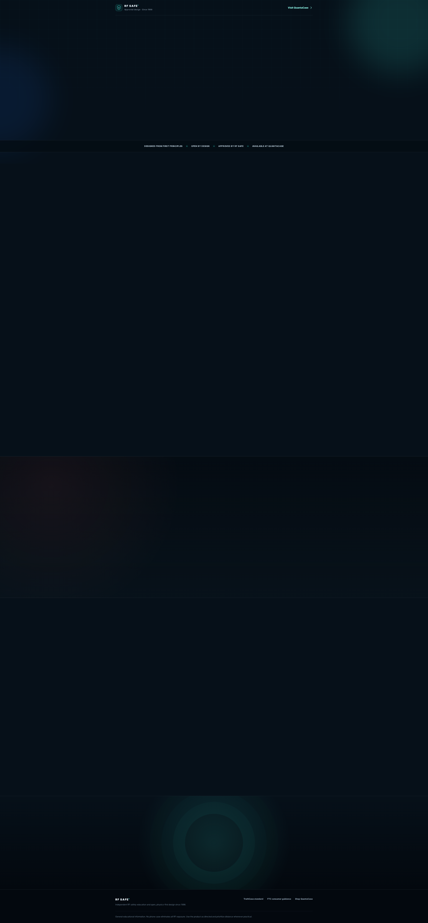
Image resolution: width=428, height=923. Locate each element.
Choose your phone (285, 643)
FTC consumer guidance (279, 899)
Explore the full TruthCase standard (136, 578)
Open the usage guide (173, 116)
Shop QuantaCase (304, 899)
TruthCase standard (253, 899)
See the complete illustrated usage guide (214, 774)
